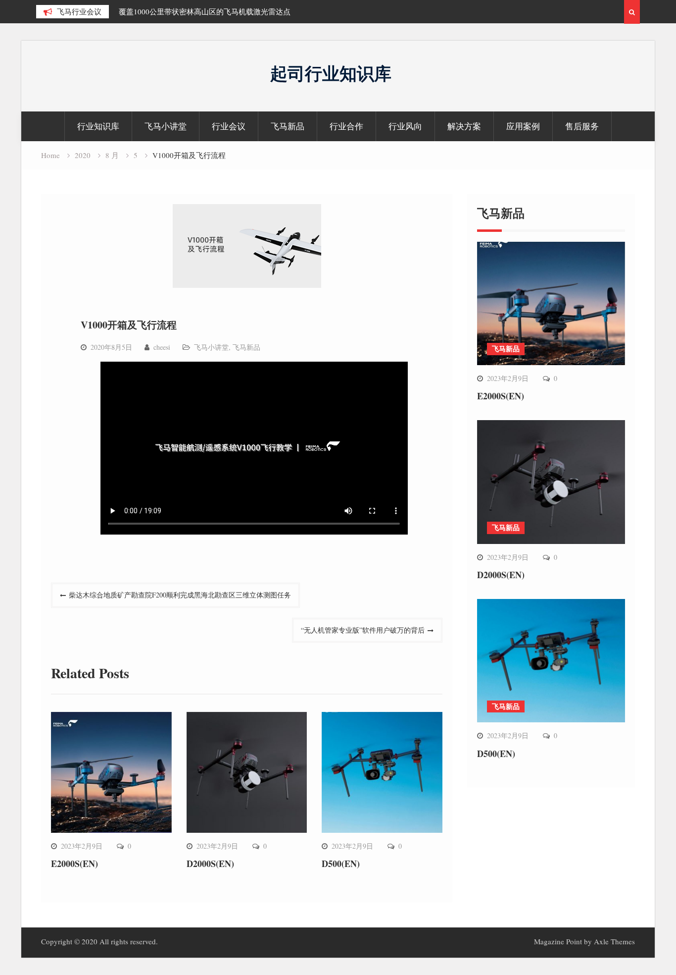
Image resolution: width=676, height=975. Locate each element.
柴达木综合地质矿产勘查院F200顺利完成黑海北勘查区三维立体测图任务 (180, 594)
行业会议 (228, 126)
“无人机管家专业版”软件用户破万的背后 (363, 630)
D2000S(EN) (210, 863)
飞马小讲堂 (166, 126)
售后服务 (582, 126)
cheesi (161, 347)
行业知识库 (98, 126)
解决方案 (464, 126)
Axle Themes (614, 941)
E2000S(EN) (74, 863)
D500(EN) (341, 863)
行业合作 (346, 126)
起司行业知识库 (330, 73)
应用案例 (523, 126)
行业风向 (405, 126)
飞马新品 (287, 126)
